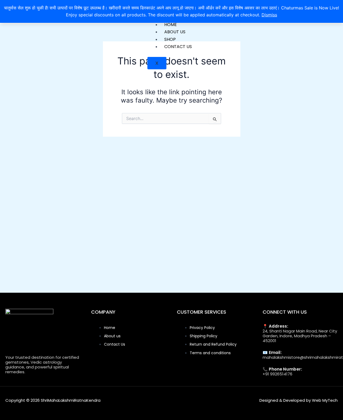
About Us (174, 32)
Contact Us (178, 47)
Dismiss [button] (269, 14)
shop (170, 39)
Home (170, 24)
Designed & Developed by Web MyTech (298, 400)
